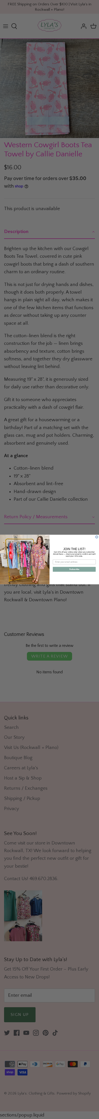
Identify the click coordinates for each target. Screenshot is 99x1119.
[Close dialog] (96, 537)
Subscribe (74, 569)
